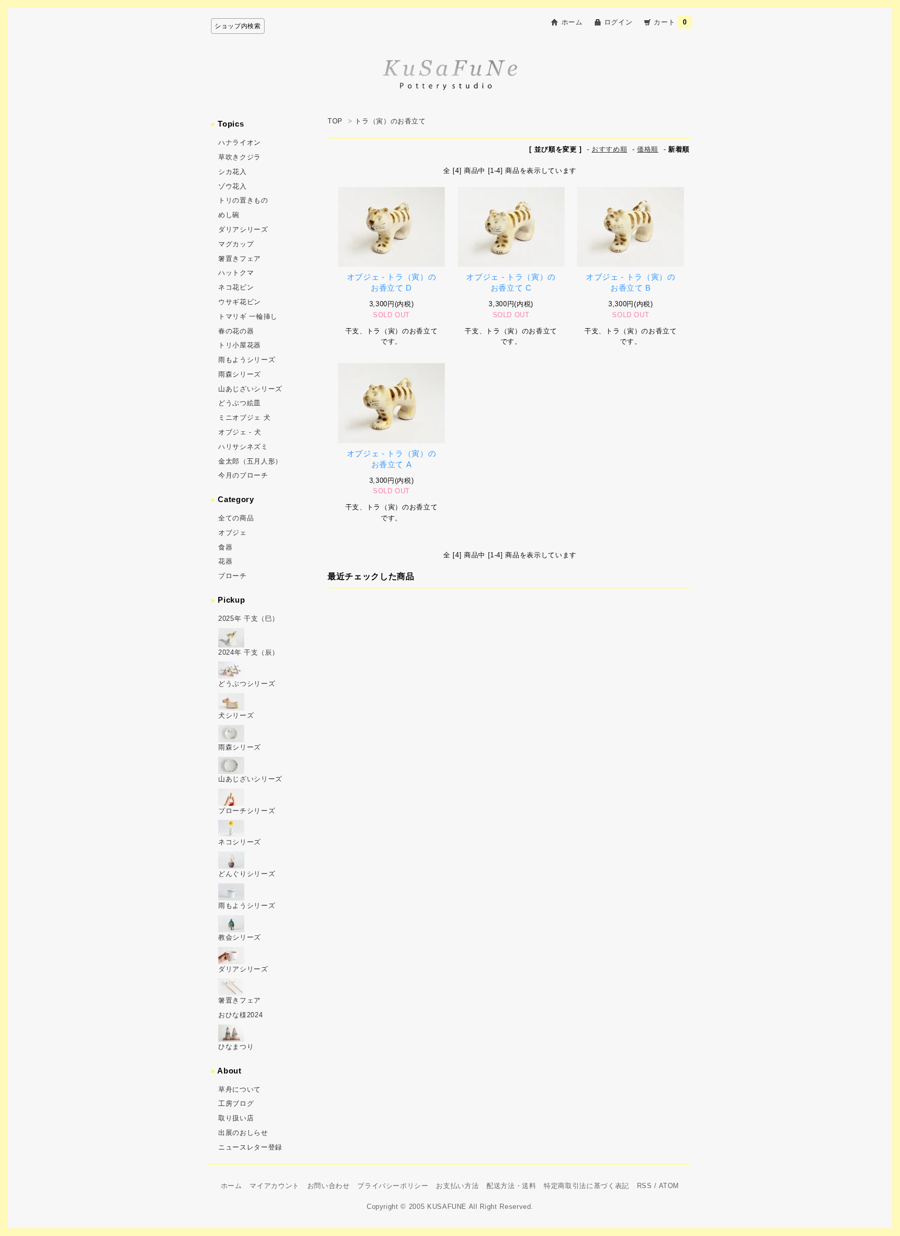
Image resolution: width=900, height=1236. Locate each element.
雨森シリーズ (239, 374)
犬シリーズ (236, 715)
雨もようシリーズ (246, 360)
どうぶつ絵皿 (239, 403)
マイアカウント (274, 1186)
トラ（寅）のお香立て (390, 121)
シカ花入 (232, 172)
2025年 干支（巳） (248, 618)
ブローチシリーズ (246, 811)
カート (670, 22)
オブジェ (232, 532)
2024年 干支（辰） (248, 652)
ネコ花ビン (236, 287)
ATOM (669, 1186)
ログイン (618, 22)
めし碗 (229, 215)
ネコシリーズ (239, 842)
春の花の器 (236, 331)
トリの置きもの (243, 200)
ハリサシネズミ (243, 447)
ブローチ (232, 576)
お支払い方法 (457, 1186)
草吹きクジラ (239, 157)
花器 (225, 561)
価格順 (647, 149)
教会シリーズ (239, 937)
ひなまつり (236, 1047)
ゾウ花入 (232, 186)
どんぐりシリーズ (246, 874)
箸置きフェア (239, 259)
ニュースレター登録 (250, 1147)
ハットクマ (236, 273)
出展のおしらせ (243, 1133)
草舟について (239, 1089)
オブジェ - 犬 (239, 432)
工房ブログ (236, 1103)
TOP (335, 121)
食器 (225, 547)
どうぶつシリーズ (246, 684)
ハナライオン (239, 142)
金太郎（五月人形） (250, 461)
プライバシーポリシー (393, 1186)
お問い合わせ (328, 1186)
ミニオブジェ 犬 (244, 417)
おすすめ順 (609, 149)
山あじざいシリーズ (250, 389)
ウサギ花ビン (239, 302)
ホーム (572, 22)
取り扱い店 (236, 1118)
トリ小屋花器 (239, 345)
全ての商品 (236, 518)
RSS (644, 1186)
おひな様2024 (240, 1015)
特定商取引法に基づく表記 (586, 1186)
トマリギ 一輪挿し (248, 316)
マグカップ (236, 244)
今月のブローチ (243, 475)
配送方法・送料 (511, 1186)
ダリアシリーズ (243, 229)
